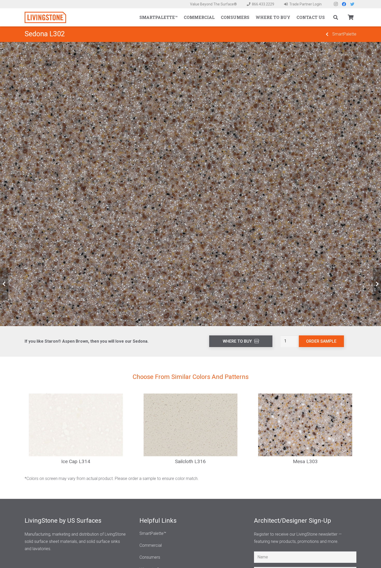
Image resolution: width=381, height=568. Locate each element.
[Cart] (350, 17)
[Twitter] (352, 4)
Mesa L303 (305, 461)
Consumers (149, 557)
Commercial (150, 545)
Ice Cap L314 (75, 461)
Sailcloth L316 (190, 461)
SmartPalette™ (152, 533)
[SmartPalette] (327, 34)
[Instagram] (335, 4)
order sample (321, 341)
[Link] (45, 17)
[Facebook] (344, 4)
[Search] (335, 17)
